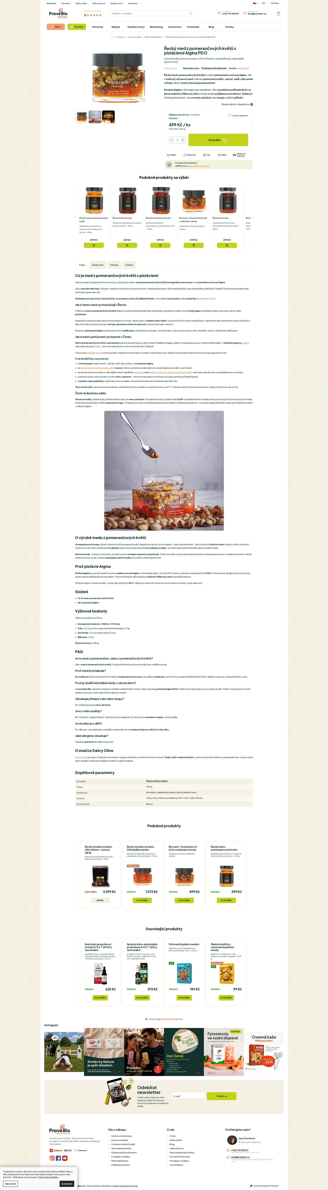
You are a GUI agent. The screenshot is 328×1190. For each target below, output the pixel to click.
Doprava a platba (119, 1140)
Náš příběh (51, 3)
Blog (172, 1144)
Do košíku (215, 140)
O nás (172, 1136)
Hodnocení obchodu (121, 1136)
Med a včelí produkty (157, 781)
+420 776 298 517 (230, 13)
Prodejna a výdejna (120, 1156)
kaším (98, 346)
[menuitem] (56, 27)
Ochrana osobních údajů (123, 1144)
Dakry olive (243, 68)
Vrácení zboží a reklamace (124, 1152)
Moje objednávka (119, 1160)
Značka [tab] (129, 265)
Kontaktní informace (180, 1156)
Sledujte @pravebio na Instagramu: (166, 1019)
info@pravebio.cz (257, 13)
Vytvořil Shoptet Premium (266, 1185)
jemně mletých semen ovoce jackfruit (170, 372)
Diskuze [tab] (114, 265)
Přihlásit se (222, 1096)
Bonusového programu (198, 166)
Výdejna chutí (116, 3)
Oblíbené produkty (120, 1165)
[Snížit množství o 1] (172, 140)
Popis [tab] (82, 265)
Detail (100, 900)
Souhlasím (66, 1183)
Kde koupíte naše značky (182, 1152)
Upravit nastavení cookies (125, 1185)
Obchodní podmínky (48, 1177)
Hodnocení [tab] (97, 265)
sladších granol (95, 352)
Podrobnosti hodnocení (213, 68)
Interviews (133, 3)
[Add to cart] (94, 245)
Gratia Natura (176, 1165)
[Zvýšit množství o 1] (183, 140)
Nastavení (10, 1183)
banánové (138, 372)
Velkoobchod (98, 3)
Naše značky (81, 3)
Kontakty (66, 3)
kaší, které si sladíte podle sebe (97, 368)
